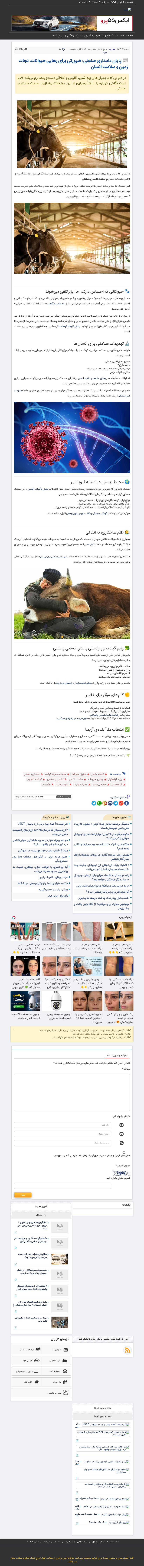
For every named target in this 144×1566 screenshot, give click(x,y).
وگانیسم (46, 785)
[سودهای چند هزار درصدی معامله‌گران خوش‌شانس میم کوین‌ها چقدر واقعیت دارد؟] (103, 1448)
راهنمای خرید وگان (64, 683)
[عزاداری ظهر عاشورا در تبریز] (115, 1499)
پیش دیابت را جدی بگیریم (53, 890)
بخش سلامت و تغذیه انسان (92, 378)
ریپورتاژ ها (57, 36)
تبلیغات (47, 1542)
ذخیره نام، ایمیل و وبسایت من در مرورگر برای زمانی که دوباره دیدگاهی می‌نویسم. (92, 1156)
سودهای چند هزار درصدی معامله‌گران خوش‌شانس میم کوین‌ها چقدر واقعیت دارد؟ (40, 842)
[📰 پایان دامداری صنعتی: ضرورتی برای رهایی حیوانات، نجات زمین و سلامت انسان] (72, 134)
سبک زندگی (74, 36)
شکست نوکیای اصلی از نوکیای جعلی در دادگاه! (43, 884)
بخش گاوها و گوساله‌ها (69, 326)
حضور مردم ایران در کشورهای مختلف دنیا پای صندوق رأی (40, 859)
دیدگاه (126, 1069)
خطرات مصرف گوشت (55, 774)
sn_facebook (126, 803)
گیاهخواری (117, 785)
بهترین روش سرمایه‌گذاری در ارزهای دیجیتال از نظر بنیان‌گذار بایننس (101, 857)
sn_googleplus (121, 803)
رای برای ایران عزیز (58, 896)
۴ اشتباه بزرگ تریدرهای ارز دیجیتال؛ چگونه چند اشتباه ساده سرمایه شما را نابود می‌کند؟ (101, 867)
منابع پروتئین (62, 785)
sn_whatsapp (99, 803)
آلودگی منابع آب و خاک (96, 514)
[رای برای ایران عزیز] (119, 1523)
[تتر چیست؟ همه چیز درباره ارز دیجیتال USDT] (106, 1425)
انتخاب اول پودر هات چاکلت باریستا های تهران (103, 898)
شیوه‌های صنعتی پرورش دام (53, 557)
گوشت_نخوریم (34, 779)
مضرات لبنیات (80, 785)
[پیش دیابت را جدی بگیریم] (115, 1515)
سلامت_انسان (76, 779)
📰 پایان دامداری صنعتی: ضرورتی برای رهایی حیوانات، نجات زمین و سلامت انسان (73, 64)
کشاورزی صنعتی (55, 779)
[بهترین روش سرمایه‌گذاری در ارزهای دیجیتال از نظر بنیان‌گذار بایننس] (59, 1275)
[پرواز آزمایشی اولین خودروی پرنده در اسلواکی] (106, 1462)
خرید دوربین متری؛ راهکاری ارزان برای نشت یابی (102, 886)
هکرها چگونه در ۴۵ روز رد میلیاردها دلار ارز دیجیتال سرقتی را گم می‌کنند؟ (101, 836)
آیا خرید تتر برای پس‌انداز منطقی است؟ (107, 892)
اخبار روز (112, 49)
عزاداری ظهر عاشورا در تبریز (53, 877)
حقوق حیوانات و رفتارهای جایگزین (73, 719)
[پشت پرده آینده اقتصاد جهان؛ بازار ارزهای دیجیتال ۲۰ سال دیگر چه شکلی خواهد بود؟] (59, 1307)
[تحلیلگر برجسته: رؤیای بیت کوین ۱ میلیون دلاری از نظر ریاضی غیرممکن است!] (59, 1227)
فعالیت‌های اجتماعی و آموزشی (103, 715)
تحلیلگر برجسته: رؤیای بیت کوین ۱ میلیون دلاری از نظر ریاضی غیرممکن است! (101, 826)
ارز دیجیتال (97, 1542)
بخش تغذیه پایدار (83, 683)
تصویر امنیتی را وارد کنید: (118, 1178)
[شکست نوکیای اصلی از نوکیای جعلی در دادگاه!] (106, 1507)
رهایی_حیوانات (95, 779)
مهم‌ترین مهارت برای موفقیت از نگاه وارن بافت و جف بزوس (101, 906)
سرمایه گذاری (92, 36)
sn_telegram (115, 803)
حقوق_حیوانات (78, 774)
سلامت (58, 1542)
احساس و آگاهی (56, 304)
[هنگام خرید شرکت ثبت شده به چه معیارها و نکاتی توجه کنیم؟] (59, 1259)
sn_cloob (104, 803)
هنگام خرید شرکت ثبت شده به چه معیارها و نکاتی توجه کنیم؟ (101, 847)
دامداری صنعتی (32, 774)
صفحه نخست (125, 36)
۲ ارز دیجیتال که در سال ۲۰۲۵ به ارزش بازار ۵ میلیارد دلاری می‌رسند (40, 832)
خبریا (105, 52)
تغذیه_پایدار (97, 774)
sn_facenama (110, 803)
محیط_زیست (99, 785)
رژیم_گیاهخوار (115, 779)
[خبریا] (127, 10)
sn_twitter (93, 803)
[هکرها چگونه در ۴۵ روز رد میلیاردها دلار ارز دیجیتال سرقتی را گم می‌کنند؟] (59, 1243)
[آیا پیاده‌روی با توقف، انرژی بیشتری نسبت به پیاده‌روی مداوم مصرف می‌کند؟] (103, 1486)
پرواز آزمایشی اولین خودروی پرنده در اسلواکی (43, 851)
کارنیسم (90, 544)
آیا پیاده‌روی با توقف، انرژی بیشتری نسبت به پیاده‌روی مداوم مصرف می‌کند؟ (40, 869)
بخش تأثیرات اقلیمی (38, 489)
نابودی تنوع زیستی (75, 514)
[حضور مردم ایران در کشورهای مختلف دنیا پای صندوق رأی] (103, 1471)
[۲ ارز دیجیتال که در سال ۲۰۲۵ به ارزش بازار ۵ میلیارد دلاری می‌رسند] (103, 1434)
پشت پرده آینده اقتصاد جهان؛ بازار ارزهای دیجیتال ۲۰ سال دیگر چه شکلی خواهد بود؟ (101, 878)
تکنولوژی (109, 36)
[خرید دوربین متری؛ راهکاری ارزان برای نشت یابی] (59, 1323)
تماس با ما (34, 1542)
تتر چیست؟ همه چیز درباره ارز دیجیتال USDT (43, 824)
